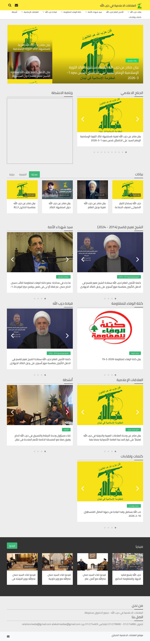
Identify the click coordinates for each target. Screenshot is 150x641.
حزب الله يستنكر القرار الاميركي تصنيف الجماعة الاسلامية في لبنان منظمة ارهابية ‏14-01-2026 (128, 205)
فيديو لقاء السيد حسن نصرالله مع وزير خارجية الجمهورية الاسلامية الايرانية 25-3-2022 (59, 576)
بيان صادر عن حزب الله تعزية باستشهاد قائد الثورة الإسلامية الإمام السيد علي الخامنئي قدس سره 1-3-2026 (103, 73)
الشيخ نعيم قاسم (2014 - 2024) (129, 276)
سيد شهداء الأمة (95, 12)
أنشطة (14, 12)
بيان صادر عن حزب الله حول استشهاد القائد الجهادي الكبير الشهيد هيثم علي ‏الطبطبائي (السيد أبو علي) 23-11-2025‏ (59, 205)
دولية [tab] (12, 174)
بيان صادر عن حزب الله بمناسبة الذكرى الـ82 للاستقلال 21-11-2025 (23, 205)
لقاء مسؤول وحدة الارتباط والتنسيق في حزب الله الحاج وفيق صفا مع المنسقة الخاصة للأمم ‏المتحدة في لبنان (43, 437)
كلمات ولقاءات (135, 17)
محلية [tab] (34, 174)
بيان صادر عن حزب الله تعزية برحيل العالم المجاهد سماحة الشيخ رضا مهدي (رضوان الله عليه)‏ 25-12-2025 (94, 205)
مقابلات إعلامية (63, 276)
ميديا (139, 546)
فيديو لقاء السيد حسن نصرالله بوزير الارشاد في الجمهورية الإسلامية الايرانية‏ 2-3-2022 (23, 576)
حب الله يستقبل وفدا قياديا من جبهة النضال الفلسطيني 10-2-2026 (112, 513)
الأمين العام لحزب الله (114, 12)
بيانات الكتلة (135, 353)
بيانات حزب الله (135, 12)
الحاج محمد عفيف (133, 429)
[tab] (29, 38)
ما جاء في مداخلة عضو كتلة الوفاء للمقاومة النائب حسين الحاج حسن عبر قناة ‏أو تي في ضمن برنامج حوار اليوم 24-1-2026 (40, 284)
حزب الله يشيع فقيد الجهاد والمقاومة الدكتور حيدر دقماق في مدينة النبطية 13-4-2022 (128, 576)
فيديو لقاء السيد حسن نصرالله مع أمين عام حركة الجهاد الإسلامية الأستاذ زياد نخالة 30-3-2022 (94, 576)
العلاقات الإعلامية (31, 12)
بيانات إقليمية (132, 60)
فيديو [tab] (12, 545)
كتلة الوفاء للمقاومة (72, 12)
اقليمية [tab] (23, 174)
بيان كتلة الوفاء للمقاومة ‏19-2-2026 (121, 359)
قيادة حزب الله (51, 12)
